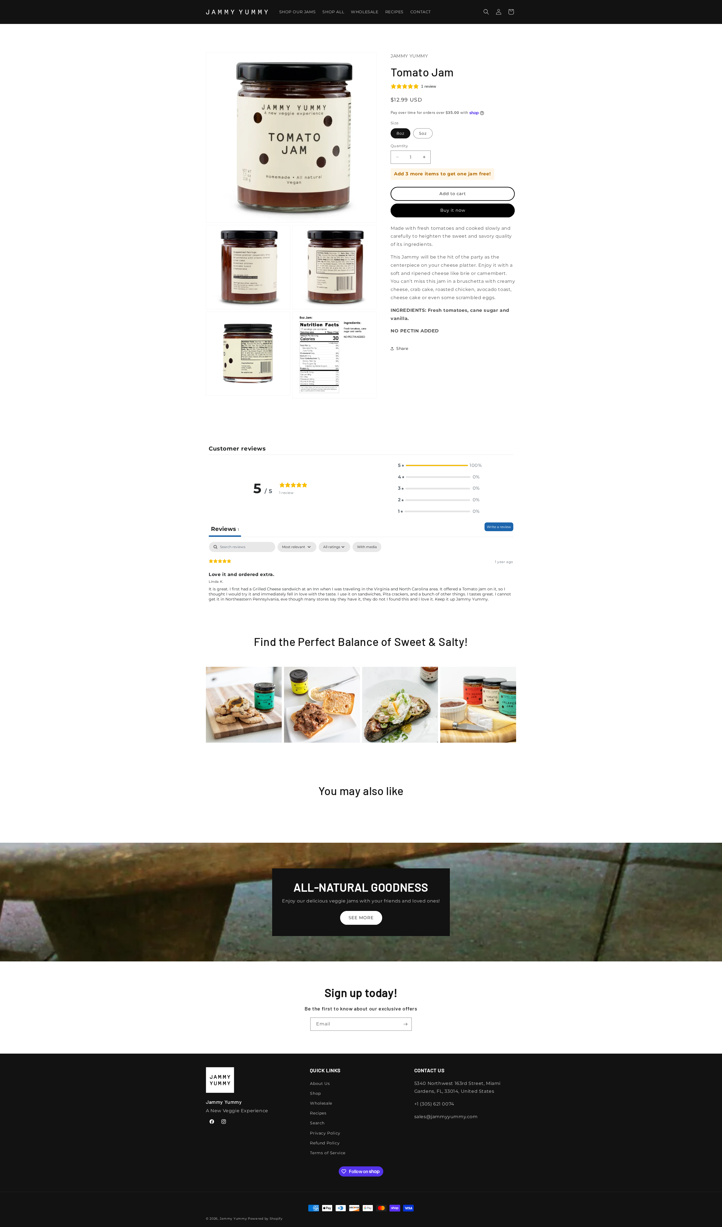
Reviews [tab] (225, 529)
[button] (486, 12)
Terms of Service (327, 1152)
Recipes (318, 1113)
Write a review (499, 527)
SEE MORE (361, 917)
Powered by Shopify (265, 1219)
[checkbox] (367, 547)
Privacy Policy (325, 1132)
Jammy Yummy (233, 1219)
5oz (423, 133)
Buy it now (452, 210)
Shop (315, 1093)
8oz (400, 133)
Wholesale (321, 1102)
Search (317, 1123)
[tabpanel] (361, 578)
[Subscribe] (405, 1024)
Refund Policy (325, 1142)
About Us (320, 1083)
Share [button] (402, 348)
